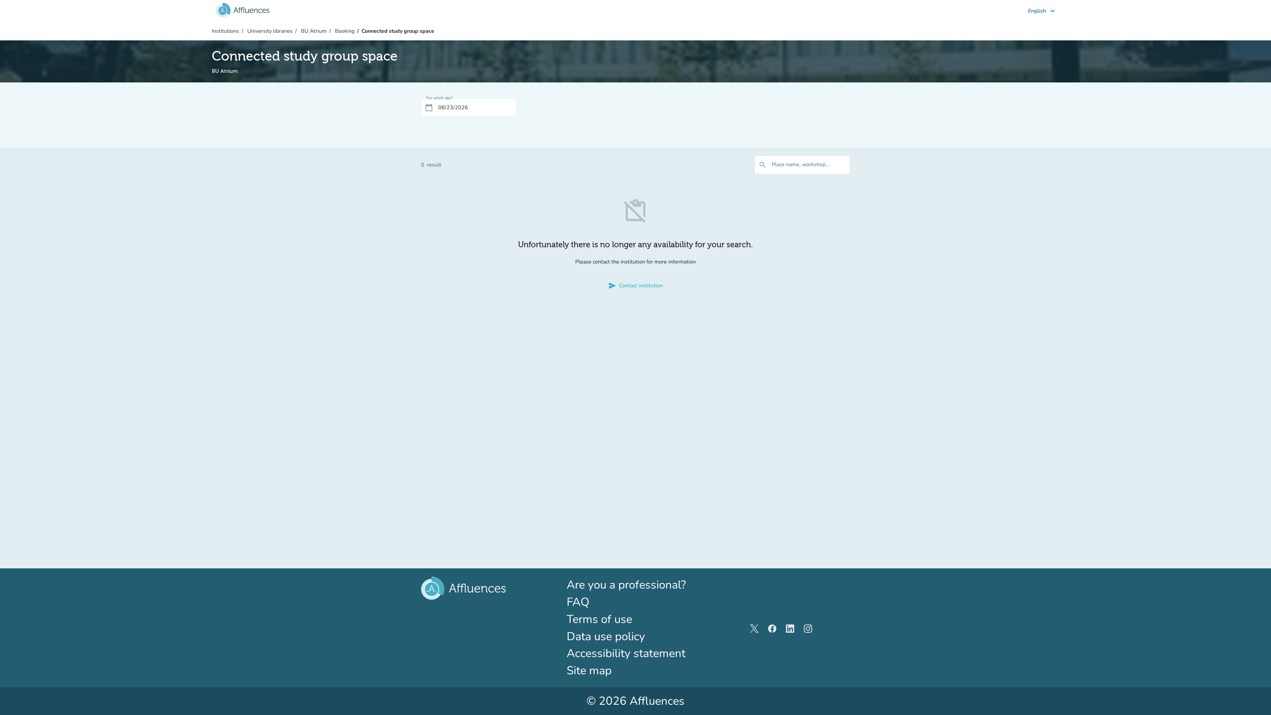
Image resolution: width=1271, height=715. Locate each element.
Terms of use (599, 619)
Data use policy (606, 636)
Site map (589, 670)
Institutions (225, 31)
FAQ (578, 602)
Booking (344, 31)
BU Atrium (313, 31)
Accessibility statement (626, 653)
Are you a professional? (635, 585)
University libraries (269, 31)
